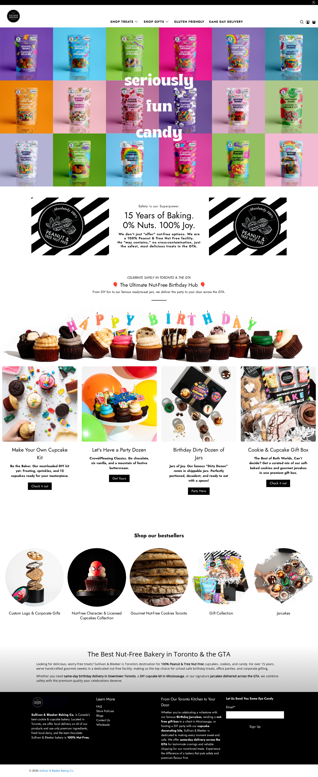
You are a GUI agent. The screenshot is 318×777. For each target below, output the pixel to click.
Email (230, 707)
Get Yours (119, 478)
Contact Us (103, 720)
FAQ (99, 706)
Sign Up (255, 726)
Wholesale (103, 724)
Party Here (198, 491)
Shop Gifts (154, 21)
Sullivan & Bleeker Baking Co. (56, 771)
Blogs (99, 715)
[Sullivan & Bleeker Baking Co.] (28, 16)
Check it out (39, 486)
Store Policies (105, 711)
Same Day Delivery (226, 21)
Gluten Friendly (189, 21)
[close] (314, 2)
